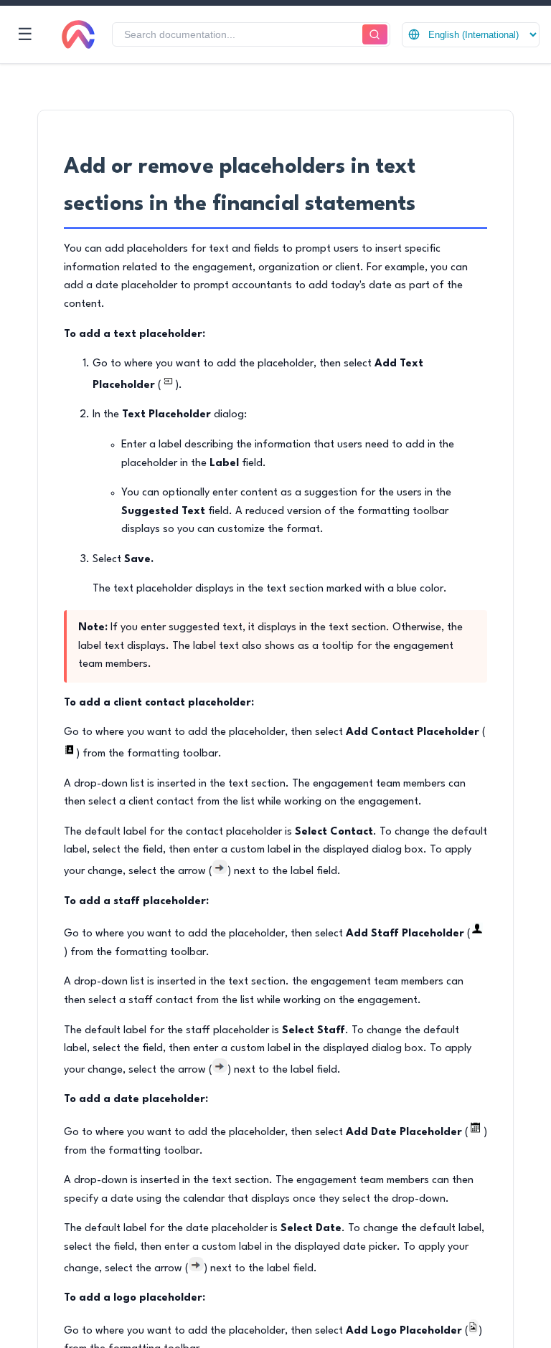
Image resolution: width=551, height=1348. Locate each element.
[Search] (374, 34)
